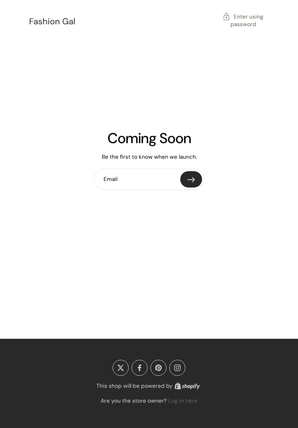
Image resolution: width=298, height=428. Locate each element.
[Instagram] (177, 368)
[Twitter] (121, 368)
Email (110, 179)
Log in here (182, 400)
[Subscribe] (191, 179)
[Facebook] (140, 368)
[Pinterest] (158, 368)
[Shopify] (187, 386)
